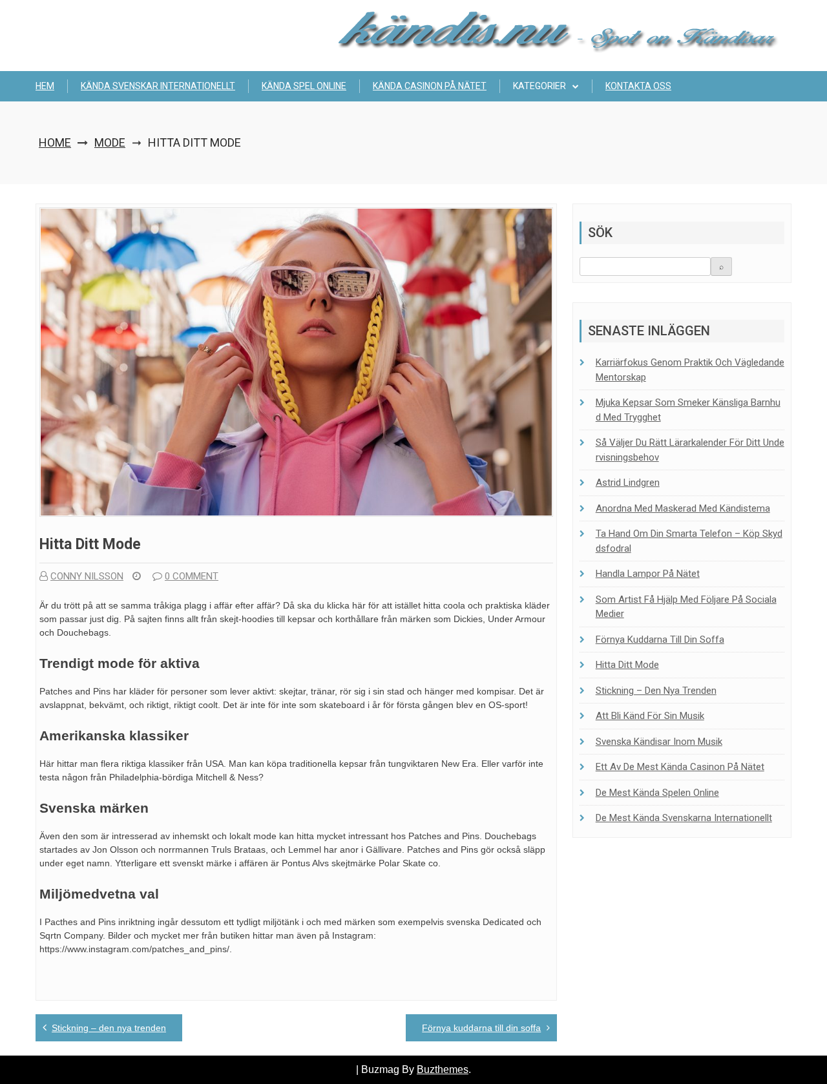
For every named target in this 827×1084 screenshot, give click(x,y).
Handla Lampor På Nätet (648, 573)
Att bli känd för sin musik (650, 716)
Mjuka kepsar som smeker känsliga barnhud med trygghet (688, 410)
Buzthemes (442, 1069)
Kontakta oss (638, 86)
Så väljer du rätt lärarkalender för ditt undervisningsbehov (690, 450)
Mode (109, 142)
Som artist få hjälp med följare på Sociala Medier (686, 607)
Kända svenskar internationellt (158, 86)
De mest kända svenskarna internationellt (684, 818)
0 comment (191, 576)
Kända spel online (304, 86)
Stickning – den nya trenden (109, 1028)
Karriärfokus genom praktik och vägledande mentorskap (690, 370)
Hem (45, 86)
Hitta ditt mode (627, 665)
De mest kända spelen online (657, 792)
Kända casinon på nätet (430, 86)
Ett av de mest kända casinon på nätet (680, 767)
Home (55, 142)
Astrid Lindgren (628, 482)
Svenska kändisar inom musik (659, 741)
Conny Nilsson (86, 576)
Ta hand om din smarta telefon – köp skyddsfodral (689, 541)
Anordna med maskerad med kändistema (683, 508)
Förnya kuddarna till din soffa (481, 1028)
